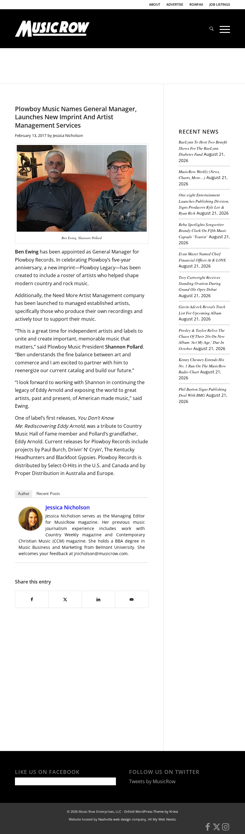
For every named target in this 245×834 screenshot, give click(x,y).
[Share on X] (65, 599)
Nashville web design (114, 819)
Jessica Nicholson (68, 135)
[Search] (211, 28)
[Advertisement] (212, 442)
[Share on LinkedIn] (98, 599)
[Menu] (223, 28)
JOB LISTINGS (219, 4)
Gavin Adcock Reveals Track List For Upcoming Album (202, 309)
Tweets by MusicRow (152, 781)
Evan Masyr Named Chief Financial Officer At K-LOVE (202, 256)
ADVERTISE (174, 4)
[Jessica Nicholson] (30, 529)
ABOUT (154, 4)
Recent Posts (48, 493)
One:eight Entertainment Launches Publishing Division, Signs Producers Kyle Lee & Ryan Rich (204, 204)
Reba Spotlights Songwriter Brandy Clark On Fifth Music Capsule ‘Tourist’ (202, 230)
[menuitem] (154, 4)
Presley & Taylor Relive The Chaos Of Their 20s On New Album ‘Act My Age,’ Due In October (202, 339)
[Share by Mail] (131, 599)
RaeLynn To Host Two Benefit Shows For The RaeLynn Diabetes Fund (203, 148)
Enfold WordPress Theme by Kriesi (151, 811)
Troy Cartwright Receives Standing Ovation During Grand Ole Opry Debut (200, 283)
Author (23, 493)
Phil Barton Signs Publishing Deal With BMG (202, 392)
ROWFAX (196, 4)
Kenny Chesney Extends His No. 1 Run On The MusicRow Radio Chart (202, 366)
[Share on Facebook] (31, 599)
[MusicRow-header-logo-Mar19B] (52, 28)
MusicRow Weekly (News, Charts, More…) (199, 174)
